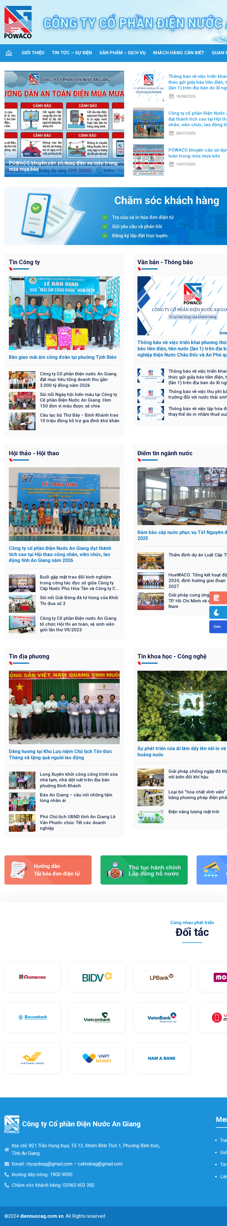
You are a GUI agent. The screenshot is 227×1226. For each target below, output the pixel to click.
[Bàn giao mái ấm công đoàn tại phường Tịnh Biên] (64, 313)
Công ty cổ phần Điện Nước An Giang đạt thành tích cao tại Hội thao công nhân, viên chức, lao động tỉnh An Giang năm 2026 (60, 554)
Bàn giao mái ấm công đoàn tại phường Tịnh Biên (62, 357)
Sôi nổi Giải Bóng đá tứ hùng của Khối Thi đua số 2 (79, 600)
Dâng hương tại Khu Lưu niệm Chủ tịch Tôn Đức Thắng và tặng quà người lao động (60, 754)
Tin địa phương (29, 656)
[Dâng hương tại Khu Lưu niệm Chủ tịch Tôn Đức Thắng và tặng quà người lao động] (64, 707)
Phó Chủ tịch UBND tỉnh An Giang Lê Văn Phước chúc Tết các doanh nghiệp (78, 822)
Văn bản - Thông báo (165, 262)
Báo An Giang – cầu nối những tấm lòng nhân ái (76, 797)
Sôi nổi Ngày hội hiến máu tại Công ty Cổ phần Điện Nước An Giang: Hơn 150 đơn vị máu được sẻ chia (78, 400)
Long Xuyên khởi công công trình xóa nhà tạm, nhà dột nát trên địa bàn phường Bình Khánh (79, 780)
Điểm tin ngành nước (164, 453)
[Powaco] (18, 22)
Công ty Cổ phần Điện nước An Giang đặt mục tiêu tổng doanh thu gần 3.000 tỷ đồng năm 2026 (78, 379)
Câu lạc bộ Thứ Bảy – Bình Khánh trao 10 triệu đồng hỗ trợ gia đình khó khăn (79, 418)
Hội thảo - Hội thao (34, 453)
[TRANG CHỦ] (9, 53)
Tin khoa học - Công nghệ (172, 656)
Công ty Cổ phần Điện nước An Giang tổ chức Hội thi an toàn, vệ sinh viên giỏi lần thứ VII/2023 (78, 624)
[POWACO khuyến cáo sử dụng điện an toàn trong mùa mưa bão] (64, 124)
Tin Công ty (24, 262)
